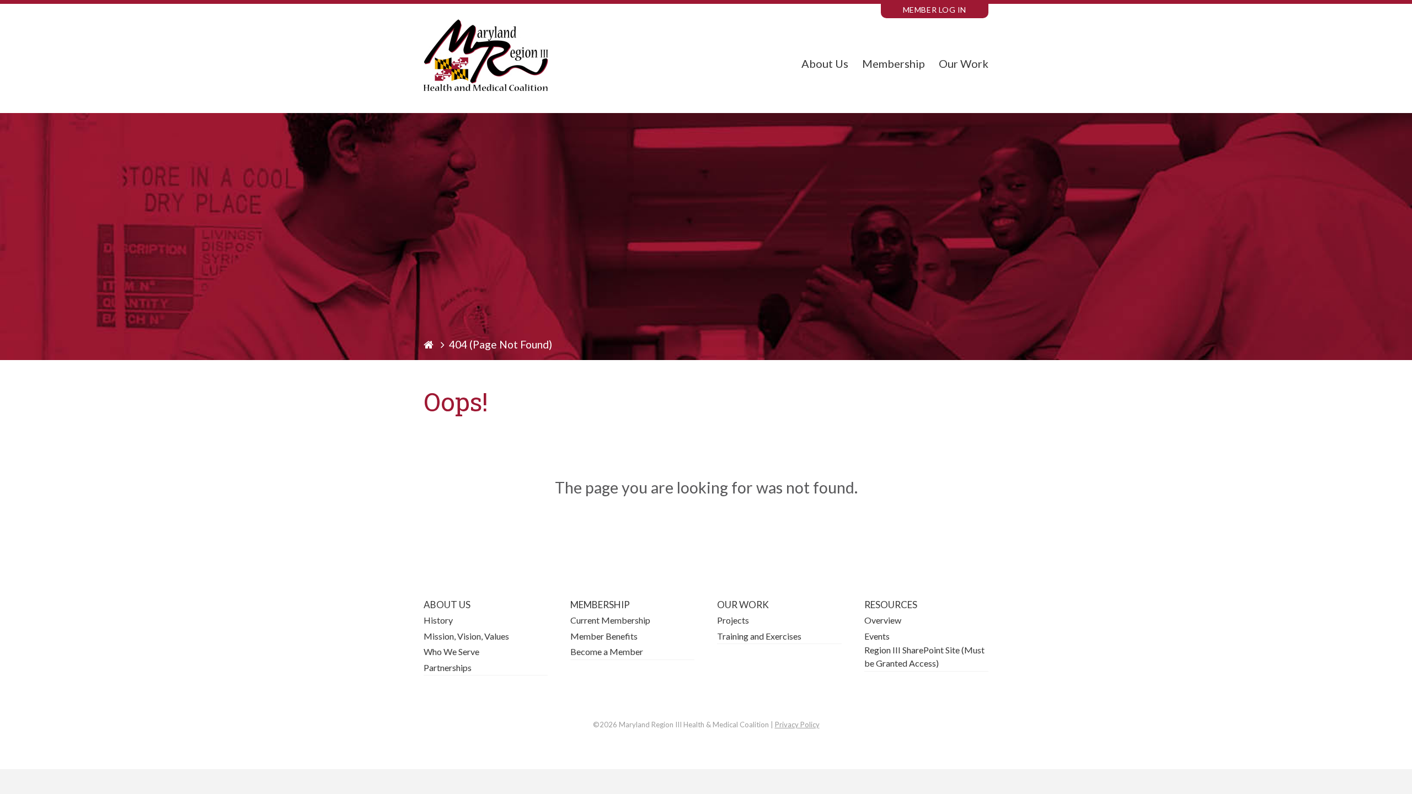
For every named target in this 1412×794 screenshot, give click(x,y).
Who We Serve (451, 651)
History (438, 620)
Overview (882, 620)
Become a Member (606, 651)
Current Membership (610, 620)
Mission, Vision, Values (466, 636)
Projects (733, 620)
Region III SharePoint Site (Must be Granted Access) (924, 656)
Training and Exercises (759, 636)
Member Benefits (604, 636)
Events (877, 636)
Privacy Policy (797, 724)
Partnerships (448, 667)
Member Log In (934, 9)
